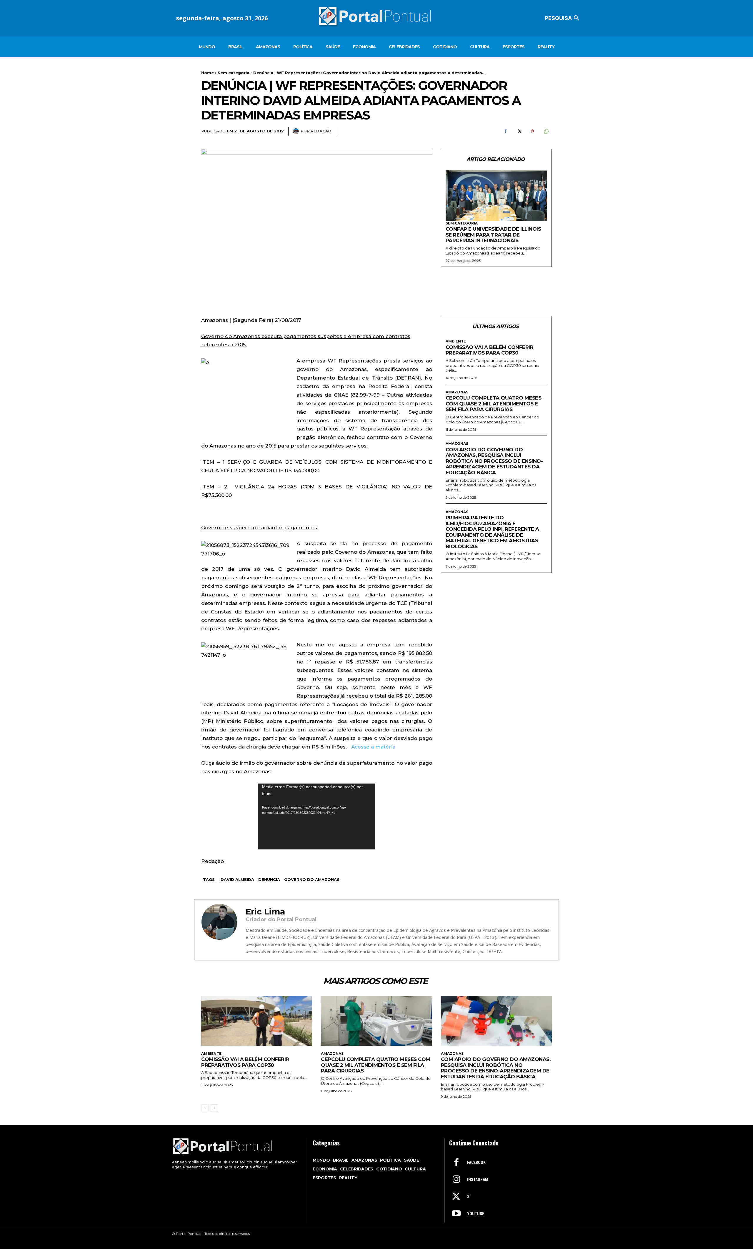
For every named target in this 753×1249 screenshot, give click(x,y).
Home (207, 72)
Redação (321, 131)
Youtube (475, 1213)
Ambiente (456, 341)
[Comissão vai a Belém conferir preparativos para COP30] (256, 1021)
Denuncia (269, 879)
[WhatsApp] (546, 131)
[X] (519, 131)
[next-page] (214, 1108)
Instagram (477, 1179)
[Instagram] (456, 1179)
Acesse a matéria (373, 747)
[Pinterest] (532, 131)
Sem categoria (233, 72)
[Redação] (297, 131)
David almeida (237, 879)
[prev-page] (205, 1108)
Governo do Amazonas (311, 879)
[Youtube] (456, 1214)
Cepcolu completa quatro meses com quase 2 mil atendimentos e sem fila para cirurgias (494, 403)
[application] (316, 816)
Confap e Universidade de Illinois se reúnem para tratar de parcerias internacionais (493, 234)
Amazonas (457, 392)
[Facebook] (505, 131)
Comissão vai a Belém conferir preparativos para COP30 (490, 350)
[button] (563, 18)
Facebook (476, 1162)
